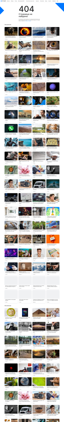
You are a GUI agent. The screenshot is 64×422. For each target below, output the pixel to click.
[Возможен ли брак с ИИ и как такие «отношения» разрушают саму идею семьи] (25, 227)
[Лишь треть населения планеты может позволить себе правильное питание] (38, 310)
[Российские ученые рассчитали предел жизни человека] (38, 61)
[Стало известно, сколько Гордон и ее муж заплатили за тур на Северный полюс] (52, 310)
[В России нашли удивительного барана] (25, 47)
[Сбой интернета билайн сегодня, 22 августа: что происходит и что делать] (11, 75)
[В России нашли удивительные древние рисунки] (38, 88)
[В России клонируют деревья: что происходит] (52, 411)
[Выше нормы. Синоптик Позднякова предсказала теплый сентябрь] (38, 397)
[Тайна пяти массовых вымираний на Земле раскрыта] (25, 33)
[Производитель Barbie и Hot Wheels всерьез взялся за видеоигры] (52, 227)
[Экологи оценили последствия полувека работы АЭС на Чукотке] (11, 397)
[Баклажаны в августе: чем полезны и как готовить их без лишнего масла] (11, 324)
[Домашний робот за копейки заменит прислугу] (38, 241)
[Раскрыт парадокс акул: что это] (11, 88)
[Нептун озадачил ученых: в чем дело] (52, 88)
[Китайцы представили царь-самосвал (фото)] (11, 383)
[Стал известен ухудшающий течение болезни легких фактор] (52, 351)
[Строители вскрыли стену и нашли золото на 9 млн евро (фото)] (52, 144)
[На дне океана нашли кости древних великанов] (25, 75)
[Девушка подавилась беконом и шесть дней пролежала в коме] (11, 213)
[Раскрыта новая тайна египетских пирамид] (38, 369)
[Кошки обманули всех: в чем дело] (25, 158)
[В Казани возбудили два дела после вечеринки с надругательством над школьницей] (52, 33)
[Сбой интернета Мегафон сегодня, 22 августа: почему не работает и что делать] (11, 268)
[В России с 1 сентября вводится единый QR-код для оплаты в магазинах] (38, 199)
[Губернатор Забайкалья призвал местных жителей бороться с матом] (38, 296)
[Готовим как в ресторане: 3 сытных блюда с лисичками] (38, 324)
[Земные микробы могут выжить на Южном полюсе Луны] (38, 282)
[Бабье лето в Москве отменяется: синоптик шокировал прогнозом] (38, 213)
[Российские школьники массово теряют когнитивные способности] (52, 185)
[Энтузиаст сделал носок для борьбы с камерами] (38, 102)
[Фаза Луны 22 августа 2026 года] (25, 338)
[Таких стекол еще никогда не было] (38, 158)
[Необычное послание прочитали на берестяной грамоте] (52, 61)
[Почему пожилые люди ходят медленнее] (11, 61)
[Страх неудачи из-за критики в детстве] (38, 255)
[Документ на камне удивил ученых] (25, 383)
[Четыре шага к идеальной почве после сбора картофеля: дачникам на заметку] (11, 338)
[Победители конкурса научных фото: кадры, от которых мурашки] (25, 255)
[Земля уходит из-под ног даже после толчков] (25, 282)
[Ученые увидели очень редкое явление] (11, 296)
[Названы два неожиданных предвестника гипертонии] (38, 171)
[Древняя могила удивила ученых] (11, 47)
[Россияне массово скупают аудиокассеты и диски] (52, 241)
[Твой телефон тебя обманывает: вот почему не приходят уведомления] (52, 199)
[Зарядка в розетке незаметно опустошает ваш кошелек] (52, 383)
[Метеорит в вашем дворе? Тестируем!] (11, 171)
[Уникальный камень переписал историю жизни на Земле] (38, 411)
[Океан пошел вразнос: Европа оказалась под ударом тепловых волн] (25, 144)
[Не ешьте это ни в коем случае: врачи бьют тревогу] (11, 369)
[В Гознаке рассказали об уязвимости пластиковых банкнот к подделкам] (52, 255)
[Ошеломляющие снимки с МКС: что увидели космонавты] (25, 369)
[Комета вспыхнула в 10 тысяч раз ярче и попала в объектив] (38, 351)
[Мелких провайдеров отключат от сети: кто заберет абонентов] (52, 296)
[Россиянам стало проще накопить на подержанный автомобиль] (11, 241)
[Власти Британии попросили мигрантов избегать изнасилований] (25, 116)
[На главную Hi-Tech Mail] (4, 1)
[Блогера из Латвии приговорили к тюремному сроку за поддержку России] (11, 158)
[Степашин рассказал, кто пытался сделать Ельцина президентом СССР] (38, 75)
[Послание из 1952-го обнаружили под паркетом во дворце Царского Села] (38, 47)
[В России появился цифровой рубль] (25, 199)
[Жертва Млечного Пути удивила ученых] (11, 116)
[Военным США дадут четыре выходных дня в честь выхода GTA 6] (25, 213)
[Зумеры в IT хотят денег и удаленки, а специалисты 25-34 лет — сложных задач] (11, 255)
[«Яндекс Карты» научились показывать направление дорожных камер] (52, 213)
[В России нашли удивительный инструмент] (25, 310)
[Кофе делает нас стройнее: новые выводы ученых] (38, 116)
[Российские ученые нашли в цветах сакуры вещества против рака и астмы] (25, 171)
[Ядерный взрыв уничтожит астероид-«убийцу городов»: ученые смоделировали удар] (52, 282)
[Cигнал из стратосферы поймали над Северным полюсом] (11, 102)
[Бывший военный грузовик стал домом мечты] (25, 185)
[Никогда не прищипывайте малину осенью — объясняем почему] (52, 102)
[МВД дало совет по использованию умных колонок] (25, 268)
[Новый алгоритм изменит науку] (11, 310)
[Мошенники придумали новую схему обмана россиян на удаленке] (52, 75)
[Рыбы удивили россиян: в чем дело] (38, 383)
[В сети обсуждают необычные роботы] (25, 351)
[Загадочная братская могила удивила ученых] (52, 397)
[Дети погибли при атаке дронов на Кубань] (38, 185)
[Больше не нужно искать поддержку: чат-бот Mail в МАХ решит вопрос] (52, 324)
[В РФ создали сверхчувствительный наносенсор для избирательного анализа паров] (25, 324)
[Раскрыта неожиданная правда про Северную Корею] (25, 61)
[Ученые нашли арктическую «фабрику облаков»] (38, 268)
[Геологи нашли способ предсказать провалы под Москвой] (25, 411)
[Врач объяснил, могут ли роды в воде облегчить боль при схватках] (11, 227)
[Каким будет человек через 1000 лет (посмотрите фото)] (11, 144)
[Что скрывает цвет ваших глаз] (52, 47)
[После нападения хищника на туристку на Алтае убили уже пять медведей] (11, 33)
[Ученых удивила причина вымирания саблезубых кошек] (38, 130)
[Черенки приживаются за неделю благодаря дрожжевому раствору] (38, 227)
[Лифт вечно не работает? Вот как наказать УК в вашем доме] (52, 268)
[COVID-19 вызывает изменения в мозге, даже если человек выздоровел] (11, 185)
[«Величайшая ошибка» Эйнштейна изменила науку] (52, 171)
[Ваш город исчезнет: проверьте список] (25, 102)
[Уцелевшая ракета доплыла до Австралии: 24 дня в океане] (38, 33)
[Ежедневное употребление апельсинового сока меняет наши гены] (25, 88)
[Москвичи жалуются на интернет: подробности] (11, 411)
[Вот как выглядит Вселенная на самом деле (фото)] (11, 351)
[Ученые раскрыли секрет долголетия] (52, 369)
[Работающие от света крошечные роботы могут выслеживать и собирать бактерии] (52, 338)
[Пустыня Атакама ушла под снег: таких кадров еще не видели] (25, 130)
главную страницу (28, 20)
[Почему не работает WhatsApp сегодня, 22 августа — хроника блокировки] (11, 130)
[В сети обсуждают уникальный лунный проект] (11, 199)
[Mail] (1, 1)
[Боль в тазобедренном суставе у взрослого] (38, 144)
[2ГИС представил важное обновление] (25, 296)
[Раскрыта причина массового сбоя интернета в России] (38, 338)
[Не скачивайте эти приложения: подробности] (52, 158)
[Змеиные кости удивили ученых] (25, 241)
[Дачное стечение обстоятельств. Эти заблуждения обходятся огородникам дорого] (11, 282)
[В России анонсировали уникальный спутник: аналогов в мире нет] (52, 116)
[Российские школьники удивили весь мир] (25, 397)
